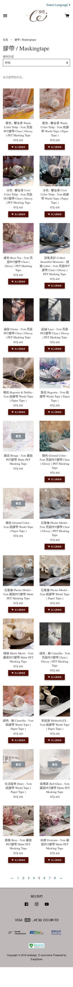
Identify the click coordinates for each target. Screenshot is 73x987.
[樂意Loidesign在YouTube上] (46, 906)
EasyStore (36, 959)
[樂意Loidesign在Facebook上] (26, 906)
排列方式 (8, 56)
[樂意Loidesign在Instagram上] (36, 906)
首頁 (5, 39)
